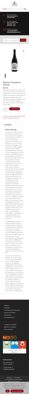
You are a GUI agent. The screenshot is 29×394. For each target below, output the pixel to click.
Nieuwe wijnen (7, 315)
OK (7, 391)
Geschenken (7, 308)
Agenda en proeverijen (9, 312)
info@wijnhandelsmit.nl (13, 32)
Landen (11, 116)
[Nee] (27, 388)
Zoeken (23, 40)
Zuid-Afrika (16, 118)
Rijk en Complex (18, 116)
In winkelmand (14, 109)
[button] (23, 51)
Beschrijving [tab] (8, 124)
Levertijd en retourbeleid (10, 324)
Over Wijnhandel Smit (9, 317)
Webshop (6, 305)
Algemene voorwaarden (10, 327)
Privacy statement (8, 329)
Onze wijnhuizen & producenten (12, 310)
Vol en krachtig (9, 118)
